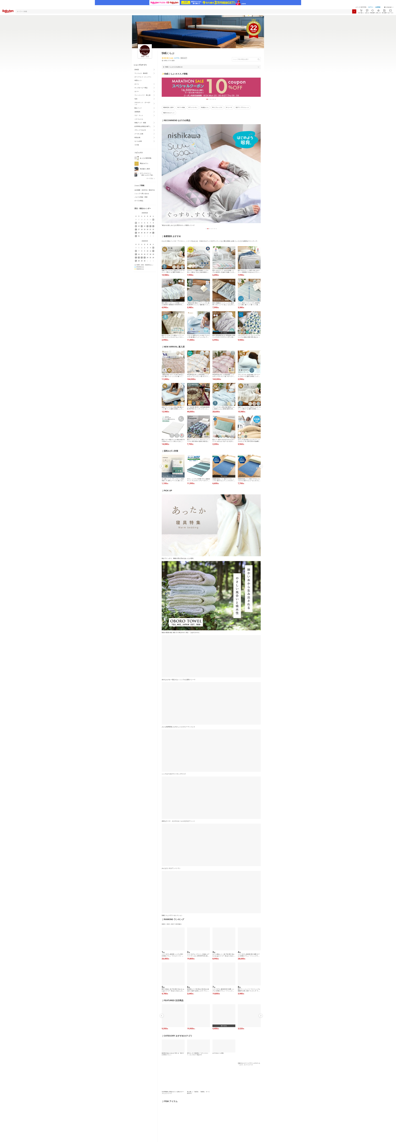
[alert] (211, 67)
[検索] (354, 11)
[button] (389, 7)
